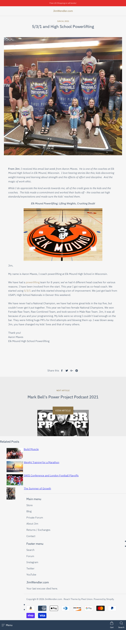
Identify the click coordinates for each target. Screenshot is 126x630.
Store (29, 505)
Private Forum (34, 517)
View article (63, 410)
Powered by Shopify (104, 599)
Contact (30, 536)
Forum (30, 556)
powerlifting (33, 282)
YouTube (31, 574)
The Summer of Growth (37, 488)
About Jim (32, 523)
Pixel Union (87, 599)
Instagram (32, 562)
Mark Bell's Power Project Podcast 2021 (63, 397)
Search (30, 549)
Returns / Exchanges (38, 529)
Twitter (30, 568)
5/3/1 (27, 290)
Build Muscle (31, 449)
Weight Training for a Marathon (41, 462)
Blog (29, 511)
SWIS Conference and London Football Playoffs (51, 475)
